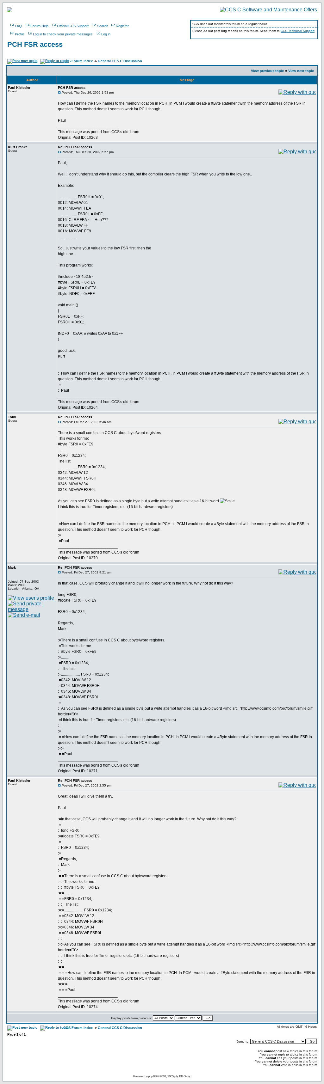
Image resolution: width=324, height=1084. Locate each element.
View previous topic (267, 71)
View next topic (301, 71)
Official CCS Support (73, 26)
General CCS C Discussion (120, 61)
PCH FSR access (35, 44)
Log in (105, 34)
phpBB (152, 1076)
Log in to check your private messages (63, 34)
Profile (19, 34)
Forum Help (39, 26)
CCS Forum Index (78, 61)
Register (122, 26)
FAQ (18, 26)
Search (102, 26)
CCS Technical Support (298, 31)
